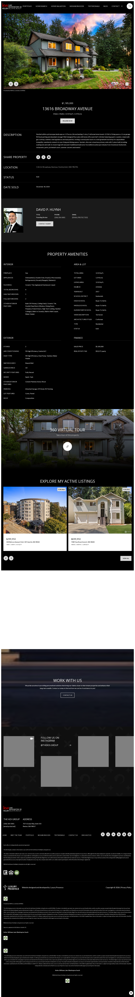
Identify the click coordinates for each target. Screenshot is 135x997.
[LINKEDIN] (113, 834)
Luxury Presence (56, 887)
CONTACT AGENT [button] (45, 224)
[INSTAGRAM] (108, 834)
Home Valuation (58, 6)
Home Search (41, 6)
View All (126, 558)
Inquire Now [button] (67, 121)
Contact (116, 6)
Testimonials (94, 6)
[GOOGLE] (119, 834)
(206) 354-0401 (59, 217)
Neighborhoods (77, 6)
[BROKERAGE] (129, 834)
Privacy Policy (126, 887)
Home (5, 835)
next (16, 84)
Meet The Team (16, 835)
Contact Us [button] (67, 695)
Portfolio (27, 6)
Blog (105, 6)
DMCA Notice (86, 835)
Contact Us (73, 835)
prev (10, 84)
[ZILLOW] (124, 834)
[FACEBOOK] (103, 834)
